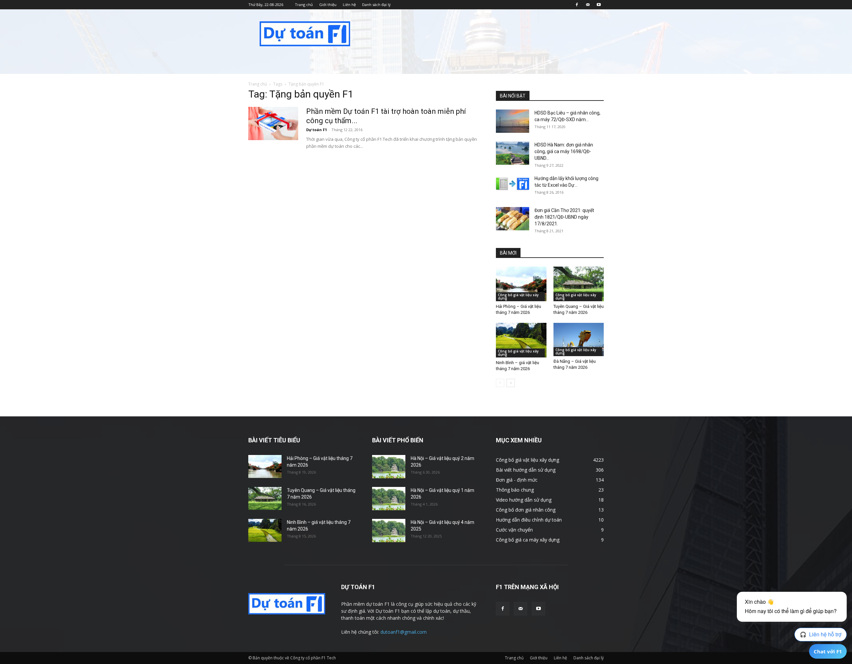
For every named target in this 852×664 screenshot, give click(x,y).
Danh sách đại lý (376, 4)
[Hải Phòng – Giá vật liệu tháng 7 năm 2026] (521, 284)
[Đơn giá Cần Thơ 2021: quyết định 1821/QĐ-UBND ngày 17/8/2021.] (512, 218)
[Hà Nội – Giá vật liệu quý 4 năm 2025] (388, 530)
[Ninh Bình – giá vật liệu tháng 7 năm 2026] (521, 340)
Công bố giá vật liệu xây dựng (518, 297)
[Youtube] (599, 4)
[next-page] (511, 383)
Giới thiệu (327, 4)
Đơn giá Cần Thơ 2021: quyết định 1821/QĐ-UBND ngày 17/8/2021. (564, 217)
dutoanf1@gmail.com (403, 632)
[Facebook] (577, 4)
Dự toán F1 (316, 129)
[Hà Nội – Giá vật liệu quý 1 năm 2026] (388, 498)
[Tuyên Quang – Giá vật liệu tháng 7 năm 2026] (578, 284)
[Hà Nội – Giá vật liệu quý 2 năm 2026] (388, 466)
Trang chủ (304, 4)
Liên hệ (349, 4)
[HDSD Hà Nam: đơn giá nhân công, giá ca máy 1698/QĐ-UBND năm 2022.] (512, 153)
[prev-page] (500, 383)
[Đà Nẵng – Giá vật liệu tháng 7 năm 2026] (578, 339)
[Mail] (588, 4)
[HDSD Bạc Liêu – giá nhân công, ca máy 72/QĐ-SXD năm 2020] (512, 121)
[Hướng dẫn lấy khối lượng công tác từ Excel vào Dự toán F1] (512, 183)
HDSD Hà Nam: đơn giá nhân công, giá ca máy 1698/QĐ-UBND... (563, 151)
